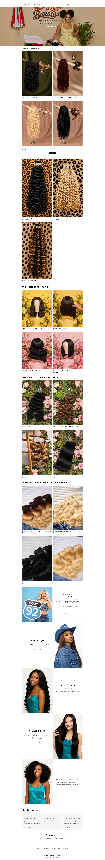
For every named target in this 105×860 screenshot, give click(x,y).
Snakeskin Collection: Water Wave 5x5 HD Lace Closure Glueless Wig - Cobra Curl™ (66, 97)
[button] (77, 4)
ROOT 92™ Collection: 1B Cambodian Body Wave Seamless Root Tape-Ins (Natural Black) (36, 582)
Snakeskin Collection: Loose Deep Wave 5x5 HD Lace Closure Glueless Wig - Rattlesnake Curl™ (36, 147)
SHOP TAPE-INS (37, 742)
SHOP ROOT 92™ (67, 613)
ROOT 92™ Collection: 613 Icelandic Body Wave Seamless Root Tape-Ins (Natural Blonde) (67, 582)
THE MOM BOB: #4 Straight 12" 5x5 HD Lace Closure (61, 328)
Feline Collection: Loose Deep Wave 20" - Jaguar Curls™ (31, 218)
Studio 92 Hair (51, 857)
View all (52, 152)
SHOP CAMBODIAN (27, 827)
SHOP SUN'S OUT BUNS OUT (52, 26)
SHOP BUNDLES (67, 696)
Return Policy (65, 848)
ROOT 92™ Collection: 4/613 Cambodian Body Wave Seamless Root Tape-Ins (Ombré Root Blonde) (36, 532)
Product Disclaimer (46, 848)
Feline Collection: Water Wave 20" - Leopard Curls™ (61, 218)
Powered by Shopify (56, 857)
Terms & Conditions (53, 848)
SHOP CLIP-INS (67, 787)
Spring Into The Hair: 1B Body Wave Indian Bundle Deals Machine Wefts (33, 426)
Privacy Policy (39, 848)
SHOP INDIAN (46, 824)
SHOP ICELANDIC (67, 827)
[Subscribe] (61, 841)
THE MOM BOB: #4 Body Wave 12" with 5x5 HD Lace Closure (32, 328)
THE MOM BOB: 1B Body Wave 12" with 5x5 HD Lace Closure (32, 370)
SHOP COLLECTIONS (37, 649)
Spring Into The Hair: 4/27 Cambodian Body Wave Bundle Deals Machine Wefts (65, 426)
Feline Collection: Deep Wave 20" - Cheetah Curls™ (30, 280)
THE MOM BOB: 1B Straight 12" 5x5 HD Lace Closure (61, 370)
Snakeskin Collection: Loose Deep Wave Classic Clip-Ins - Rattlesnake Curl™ (34, 97)
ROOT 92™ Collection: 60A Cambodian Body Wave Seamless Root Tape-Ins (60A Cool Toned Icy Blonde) (67, 532)
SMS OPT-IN (60, 848)
